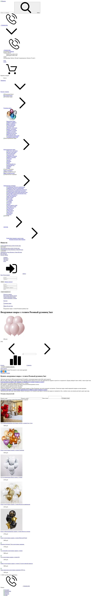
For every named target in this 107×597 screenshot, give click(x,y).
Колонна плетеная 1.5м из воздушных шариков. (12, 544)
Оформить (3, 80)
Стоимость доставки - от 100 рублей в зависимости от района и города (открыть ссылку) (24, 389)
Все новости (4, 253)
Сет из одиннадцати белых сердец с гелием (11, 477)
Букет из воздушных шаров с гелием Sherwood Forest (14, 538)
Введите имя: (4, 398)
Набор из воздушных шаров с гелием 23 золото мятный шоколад (17, 563)
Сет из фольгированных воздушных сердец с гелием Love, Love (16, 423)
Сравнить (28, 365)
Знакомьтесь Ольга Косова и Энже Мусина (11, 252)
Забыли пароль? (9, 281)
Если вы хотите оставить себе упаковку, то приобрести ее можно (18, 381)
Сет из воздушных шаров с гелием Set (10, 557)
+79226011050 (4, 25)
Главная (5, 257)
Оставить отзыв (65, 398)
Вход (2, 275)
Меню (6, 255)
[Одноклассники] (3, 371)
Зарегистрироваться (5, 291)
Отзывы (8, 373)
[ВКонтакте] (1, 371)
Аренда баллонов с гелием (10, 298)
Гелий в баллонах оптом (9, 297)
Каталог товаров (5, 91)
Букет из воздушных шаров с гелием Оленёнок (12, 450)
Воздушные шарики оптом (10, 295)
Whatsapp (11, 51)
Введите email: (24, 398)
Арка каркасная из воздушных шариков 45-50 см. (13, 570)
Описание (3, 373)
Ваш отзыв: (45, 398)
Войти (24, 273)
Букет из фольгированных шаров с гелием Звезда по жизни (15, 531)
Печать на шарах (7, 294)
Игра (4, 261)
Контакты (5, 258)
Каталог (3, 255)
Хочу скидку (4, 368)
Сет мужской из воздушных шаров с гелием (11, 550)
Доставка (5, 260)
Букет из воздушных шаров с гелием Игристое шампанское (15, 504)
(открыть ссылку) (39, 381)
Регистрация (6, 275)
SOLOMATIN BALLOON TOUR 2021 (10, 248)
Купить (3, 365)
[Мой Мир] (5, 371)
